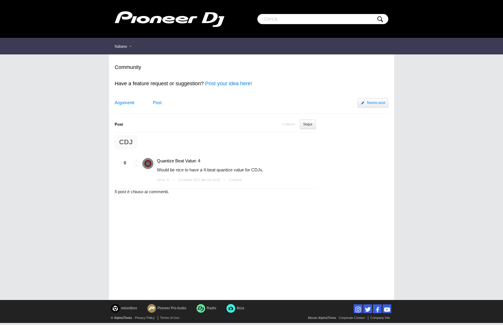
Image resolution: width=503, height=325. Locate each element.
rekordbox (129, 308)
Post (157, 102)
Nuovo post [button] (376, 103)
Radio (211, 308)
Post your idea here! (228, 83)
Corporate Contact (352, 317)
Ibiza (240, 308)
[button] (136, 160)
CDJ (126, 142)
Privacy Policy (145, 317)
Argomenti (124, 102)
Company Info (380, 317)
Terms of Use (169, 317)
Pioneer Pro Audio (171, 308)
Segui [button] (307, 124)
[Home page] (169, 19)
